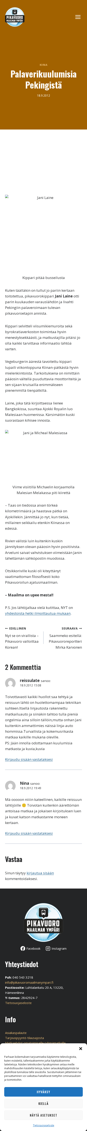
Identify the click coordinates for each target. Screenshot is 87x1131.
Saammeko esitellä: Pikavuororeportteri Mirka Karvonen (65, 638)
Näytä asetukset (43, 1115)
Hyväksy (43, 1091)
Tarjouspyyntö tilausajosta (24, 1038)
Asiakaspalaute (16, 1033)
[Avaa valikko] (80, 17)
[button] (81, 1048)
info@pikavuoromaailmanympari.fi (29, 982)
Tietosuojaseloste (43, 1125)
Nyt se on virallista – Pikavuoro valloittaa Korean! (22, 638)
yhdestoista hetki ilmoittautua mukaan (38, 613)
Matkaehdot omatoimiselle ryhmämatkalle (35, 1043)
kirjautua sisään (40, 872)
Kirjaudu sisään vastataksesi (29, 759)
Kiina (44, 64)
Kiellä (43, 1103)
